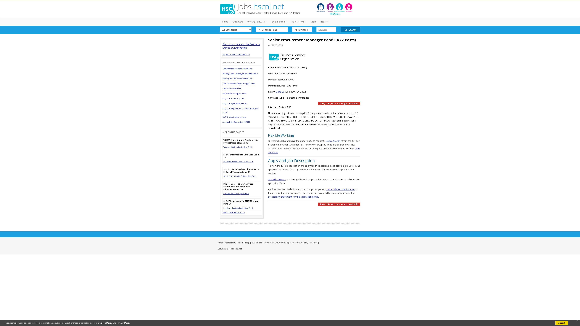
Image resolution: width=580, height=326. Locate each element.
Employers (238, 21)
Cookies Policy (105, 323)
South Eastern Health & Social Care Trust (239, 176)
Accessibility (230, 242)
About (240, 242)
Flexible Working (333, 140)
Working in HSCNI (256, 21)
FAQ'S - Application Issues (234, 117)
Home (225, 21)
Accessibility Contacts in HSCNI (236, 122)
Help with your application (234, 93)
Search (350, 30)
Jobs (260, 6)
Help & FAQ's (297, 21)
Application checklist (231, 88)
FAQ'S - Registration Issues (234, 103)
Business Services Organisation (236, 193)
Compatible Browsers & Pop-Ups (237, 68)
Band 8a (280, 91)
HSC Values (256, 242)
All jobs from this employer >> (236, 54)
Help (247, 242)
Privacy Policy (123, 323)
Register (324, 21)
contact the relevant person (340, 189)
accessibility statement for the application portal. (293, 196)
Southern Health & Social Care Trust (238, 161)
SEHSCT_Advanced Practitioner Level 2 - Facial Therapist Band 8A (241, 170)
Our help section (277, 179)
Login (313, 21)
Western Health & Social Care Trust (237, 147)
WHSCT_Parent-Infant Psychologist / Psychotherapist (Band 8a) (240, 141)
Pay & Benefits (278, 21)
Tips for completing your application (238, 83)
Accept (561, 323)
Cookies (313, 242)
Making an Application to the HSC (237, 78)
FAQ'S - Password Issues (233, 98)
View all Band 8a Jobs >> (233, 212)
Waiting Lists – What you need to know (240, 73)
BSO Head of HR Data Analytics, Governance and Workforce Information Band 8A (238, 186)
